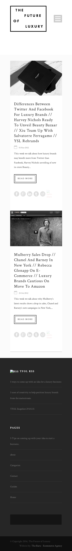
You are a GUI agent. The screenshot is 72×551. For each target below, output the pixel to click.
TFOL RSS (27, 371)
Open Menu (58, 18)
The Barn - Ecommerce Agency (46, 546)
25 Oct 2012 (23, 293)
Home (13, 497)
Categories (15, 465)
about (13, 454)
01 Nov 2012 (24, 147)
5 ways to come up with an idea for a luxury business (35, 382)
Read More (25, 178)
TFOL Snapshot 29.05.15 (22, 409)
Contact (14, 476)
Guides (13, 486)
